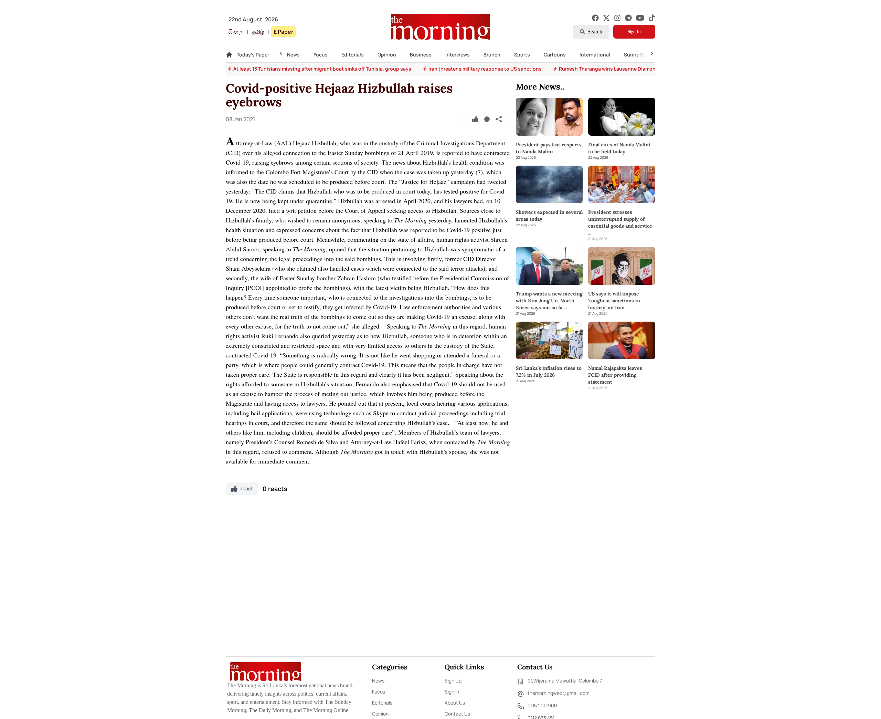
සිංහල (236, 31)
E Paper (283, 31)
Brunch (492, 54)
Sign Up (453, 680)
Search (594, 31)
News (293, 54)
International (595, 54)
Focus (321, 54)
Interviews (457, 54)
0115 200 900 (542, 705)
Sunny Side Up (641, 54)
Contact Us (457, 713)
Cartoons (555, 54)
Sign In (634, 31)
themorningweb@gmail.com (559, 693)
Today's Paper (253, 54)
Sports (522, 54)
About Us (455, 702)
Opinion (387, 54)
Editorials (352, 54)
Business (421, 54)
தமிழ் (258, 31)
